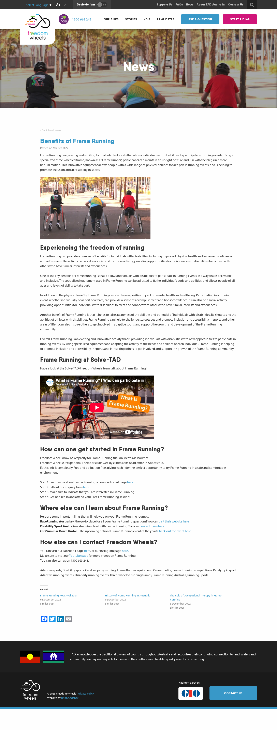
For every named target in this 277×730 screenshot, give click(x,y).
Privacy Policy (86, 693)
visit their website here (174, 521)
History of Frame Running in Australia (127, 595)
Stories (131, 19)
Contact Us (233, 693)
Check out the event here (174, 531)
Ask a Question (200, 19)
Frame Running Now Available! (58, 595)
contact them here (152, 526)
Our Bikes (111, 19)
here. (125, 551)
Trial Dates (165, 19)
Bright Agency (69, 698)
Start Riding (240, 19)
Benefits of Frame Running (77, 141)
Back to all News (51, 130)
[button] (95, 208)
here (130, 482)
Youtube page (78, 555)
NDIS (147, 19)
